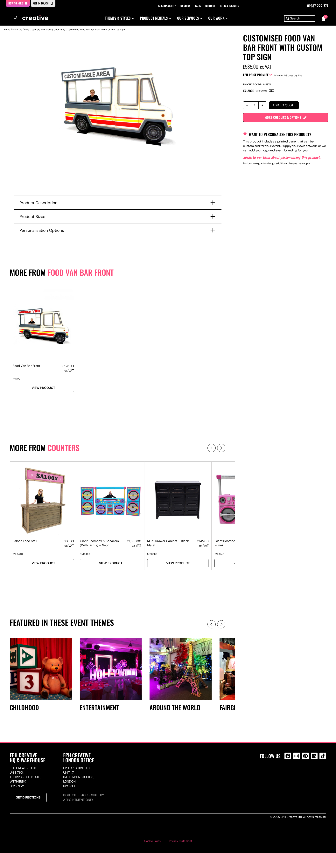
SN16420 (85, 554)
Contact (210, 6)
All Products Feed (288, 773)
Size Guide (261, 90)
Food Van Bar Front (81, 272)
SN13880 (152, 554)
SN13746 (219, 554)
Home (7, 29)
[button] (211, 448)
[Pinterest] (305, 756)
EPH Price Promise (256, 74)
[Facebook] (287, 756)
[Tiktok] (322, 756)
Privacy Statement (180, 841)
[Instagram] (296, 756)
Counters (59, 29)
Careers (185, 6)
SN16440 (18, 554)
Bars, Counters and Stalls (38, 29)
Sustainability (167, 6)
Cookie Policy (152, 841)
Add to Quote (283, 105)
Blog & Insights (229, 6)
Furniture (17, 29)
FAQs (198, 6)
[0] (322, 18)
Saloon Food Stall (25, 541)
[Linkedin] (314, 756)
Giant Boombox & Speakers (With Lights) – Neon (99, 543)
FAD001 (17, 378)
